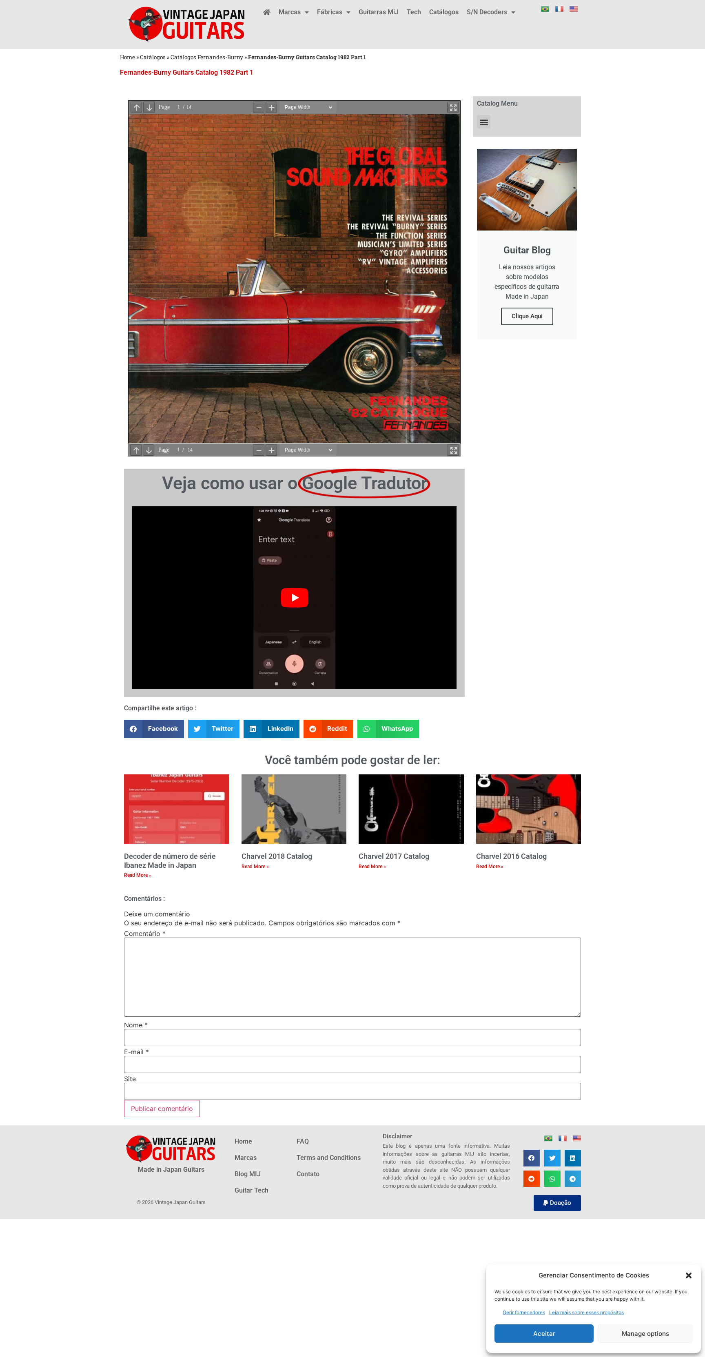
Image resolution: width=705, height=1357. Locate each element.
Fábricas (329, 12)
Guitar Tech (251, 1190)
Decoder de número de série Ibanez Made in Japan (170, 860)
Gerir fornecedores (524, 1312)
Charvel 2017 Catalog (394, 856)
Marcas (290, 12)
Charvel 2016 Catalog (511, 856)
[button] (689, 1275)
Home (127, 57)
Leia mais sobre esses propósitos (586, 1312)
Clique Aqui (527, 316)
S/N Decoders (487, 12)
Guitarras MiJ (379, 12)
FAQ (303, 1141)
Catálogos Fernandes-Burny (207, 57)
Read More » (137, 875)
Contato (308, 1174)
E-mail (136, 1052)
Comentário (145, 933)
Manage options (645, 1333)
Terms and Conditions (329, 1158)
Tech (414, 12)
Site (130, 1078)
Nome (136, 1025)
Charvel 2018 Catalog (277, 856)
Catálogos (444, 12)
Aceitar (544, 1333)
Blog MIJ (248, 1174)
